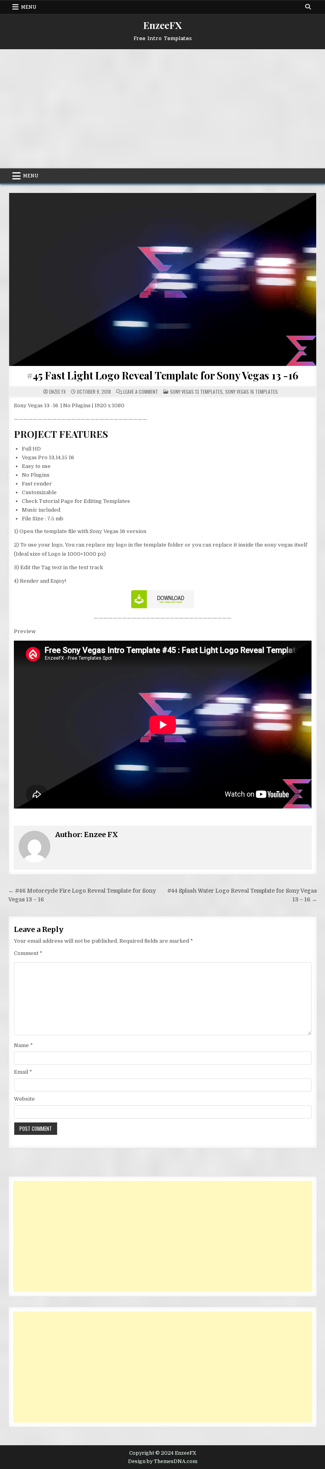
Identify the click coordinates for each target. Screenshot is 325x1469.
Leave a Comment (140, 391)
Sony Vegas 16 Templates (251, 391)
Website (24, 1099)
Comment (28, 953)
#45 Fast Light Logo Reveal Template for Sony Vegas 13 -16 (162, 375)
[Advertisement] (162, 108)
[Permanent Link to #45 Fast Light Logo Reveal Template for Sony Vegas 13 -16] (162, 279)
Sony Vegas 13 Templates (196, 391)
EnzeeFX (162, 25)
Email (23, 1072)
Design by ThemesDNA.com (162, 1461)
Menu (28, 7)
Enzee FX (57, 391)
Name (23, 1045)
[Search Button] (308, 7)
